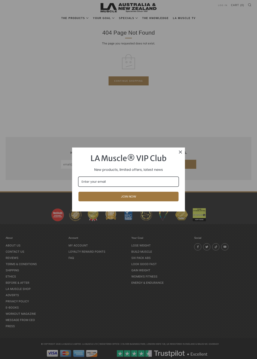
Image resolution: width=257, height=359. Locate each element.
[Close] (180, 152)
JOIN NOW (128, 196)
